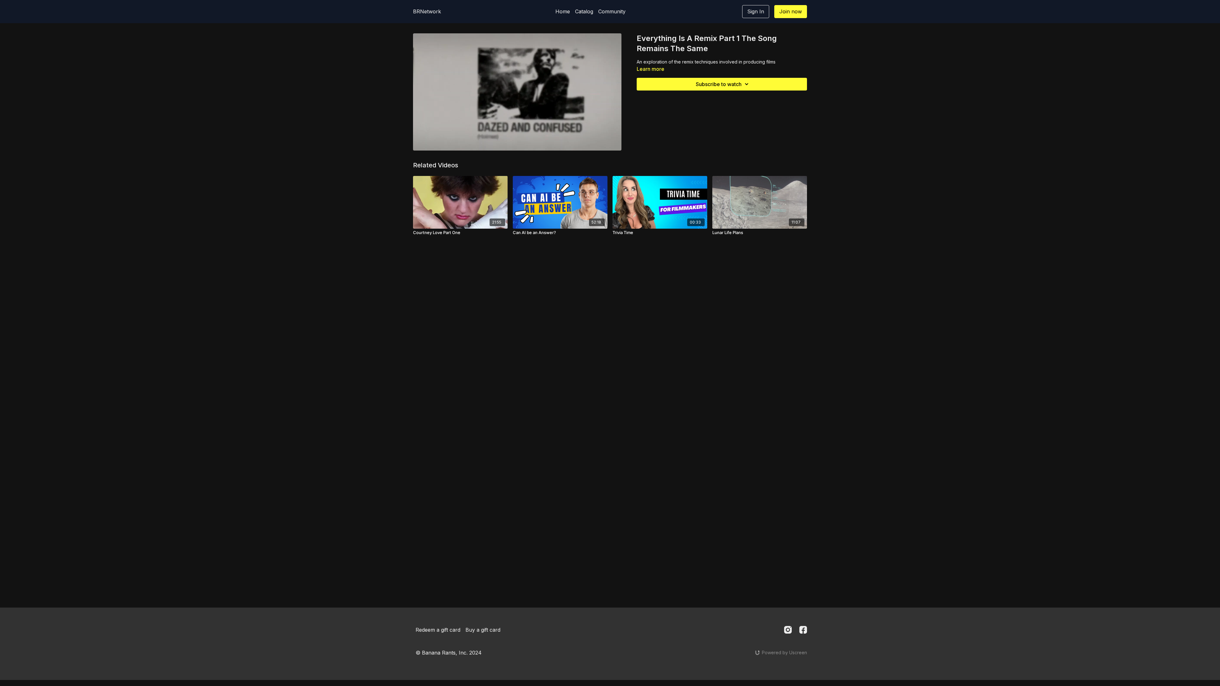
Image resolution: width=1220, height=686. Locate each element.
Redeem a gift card (438, 630)
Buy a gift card (482, 630)
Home (562, 11)
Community (612, 11)
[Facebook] (803, 630)
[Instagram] (788, 630)
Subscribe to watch (719, 84)
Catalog (584, 11)
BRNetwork (427, 11)
